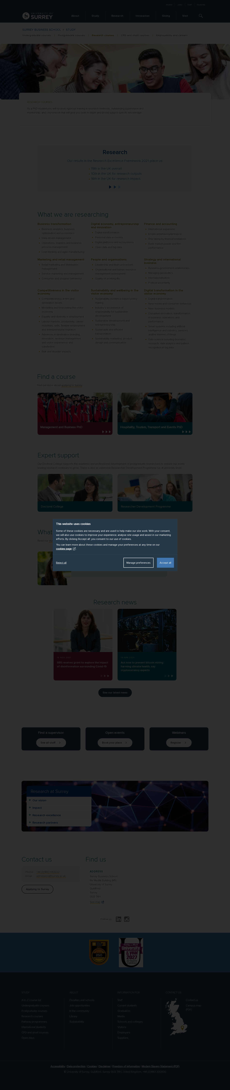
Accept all (165, 562)
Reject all (61, 562)
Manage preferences (138, 562)
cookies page (64, 548)
